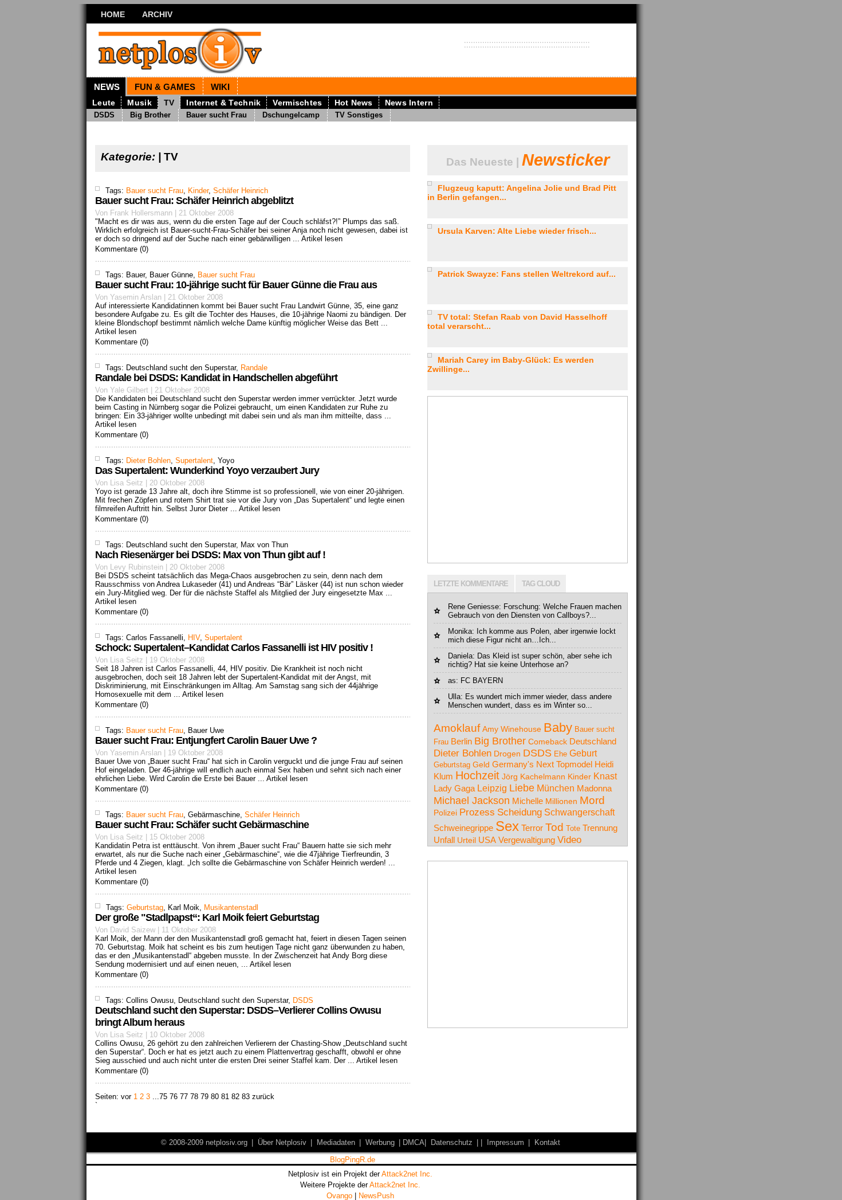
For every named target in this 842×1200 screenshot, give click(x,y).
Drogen (507, 753)
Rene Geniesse (473, 606)
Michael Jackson (472, 800)
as (452, 680)
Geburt (583, 753)
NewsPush (376, 1195)
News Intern (409, 102)
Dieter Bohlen (148, 460)
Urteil (466, 840)
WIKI (220, 87)
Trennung (600, 828)
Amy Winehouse (511, 729)
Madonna (594, 788)
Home (113, 14)
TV (169, 102)
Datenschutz (452, 1142)
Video (569, 839)
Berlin (461, 741)
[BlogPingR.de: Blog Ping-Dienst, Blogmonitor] (352, 1161)
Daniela (460, 656)
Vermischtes (297, 102)
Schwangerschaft (579, 812)
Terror (532, 828)
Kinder (198, 190)
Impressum (505, 1142)
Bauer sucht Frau (216, 115)
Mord (592, 800)
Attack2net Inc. (406, 1174)
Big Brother (150, 115)
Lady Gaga (454, 788)
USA (487, 840)
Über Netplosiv (282, 1142)
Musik (139, 102)
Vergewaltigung (526, 840)
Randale (254, 367)
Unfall (444, 840)
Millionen (561, 801)
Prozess (477, 812)
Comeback (547, 741)
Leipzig (492, 788)
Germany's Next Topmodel (542, 764)
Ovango (339, 1195)
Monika (460, 631)
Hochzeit (477, 775)
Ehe (560, 754)
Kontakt (547, 1142)
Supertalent (194, 460)
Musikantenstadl (231, 907)
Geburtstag (145, 907)
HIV (194, 637)
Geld (481, 764)
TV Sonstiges (359, 115)
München (556, 788)
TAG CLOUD (541, 583)
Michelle (527, 801)
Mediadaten (336, 1142)
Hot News (354, 102)
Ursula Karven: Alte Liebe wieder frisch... (517, 231)
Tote (573, 828)
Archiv (157, 14)
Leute (103, 102)
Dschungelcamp (291, 115)
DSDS (104, 115)
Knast (605, 776)
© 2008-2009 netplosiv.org (204, 1142)
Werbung (380, 1142)
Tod (554, 827)
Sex (507, 826)
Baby (558, 727)
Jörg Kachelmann (533, 776)
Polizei (445, 812)
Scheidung (519, 812)
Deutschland (592, 741)
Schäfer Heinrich (240, 190)
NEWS (107, 87)
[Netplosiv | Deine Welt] (197, 49)
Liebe (521, 788)
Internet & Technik (223, 102)
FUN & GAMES (165, 87)
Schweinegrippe (463, 828)
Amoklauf (457, 728)
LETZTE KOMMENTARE (471, 583)
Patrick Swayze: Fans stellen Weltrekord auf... (527, 274)
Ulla (454, 696)
